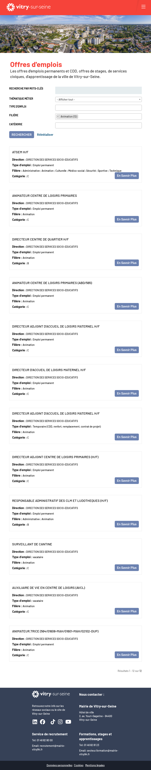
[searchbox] (57, 107)
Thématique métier (21, 98)
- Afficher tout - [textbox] (66, 99)
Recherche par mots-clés (26, 88)
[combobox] (98, 99)
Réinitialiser (45, 134)
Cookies (78, 765)
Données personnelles (59, 765)
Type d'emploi (17, 106)
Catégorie (15, 124)
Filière (13, 115)
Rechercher (22, 134)
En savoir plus (127, 175)
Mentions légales (95, 765)
